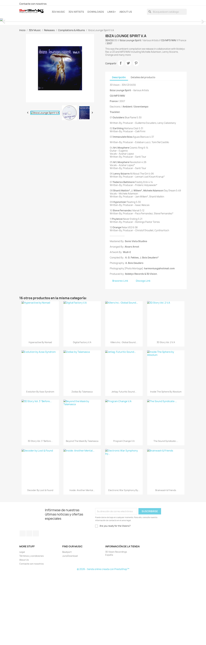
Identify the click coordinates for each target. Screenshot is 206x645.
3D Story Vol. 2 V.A (166, 342)
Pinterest (136, 63)
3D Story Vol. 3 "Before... (40, 441)
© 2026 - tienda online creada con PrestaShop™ (103, 569)
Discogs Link (143, 280)
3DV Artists (76, 11)
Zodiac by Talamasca (82, 391)
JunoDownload (70, 555)
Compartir (121, 63)
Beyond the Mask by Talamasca (82, 441)
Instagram (36, 533)
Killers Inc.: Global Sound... (124, 342)
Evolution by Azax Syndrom (40, 391)
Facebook (23, 533)
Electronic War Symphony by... (124, 490)
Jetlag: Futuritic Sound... (123, 391)
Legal (22, 552)
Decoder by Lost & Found (40, 490)
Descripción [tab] (119, 77)
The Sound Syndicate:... (166, 441)
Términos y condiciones (31, 555)
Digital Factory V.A (82, 342)
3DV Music (58, 11)
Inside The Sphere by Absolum (165, 391)
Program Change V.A (124, 441)
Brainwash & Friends (165, 490)
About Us (125, 11)
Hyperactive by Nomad (40, 342)
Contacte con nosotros (33, 3)
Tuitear (128, 63)
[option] (103, 19)
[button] (15, 19)
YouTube (29, 533)
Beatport (67, 552)
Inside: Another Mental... (82, 490)
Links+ (111, 11)
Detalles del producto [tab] (143, 77)
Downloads (95, 11)
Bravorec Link (120, 280)
